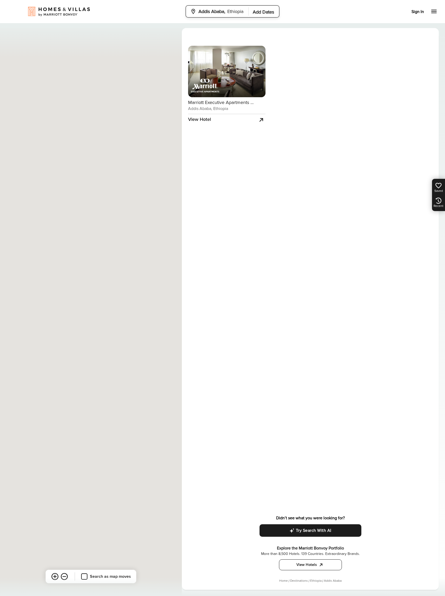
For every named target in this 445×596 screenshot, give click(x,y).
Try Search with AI (313, 530)
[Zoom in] (55, 576)
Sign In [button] (417, 11)
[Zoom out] (64, 576)
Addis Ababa (333, 581)
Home (283, 581)
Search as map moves (110, 576)
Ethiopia (316, 581)
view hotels (306, 564)
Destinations (299, 581)
